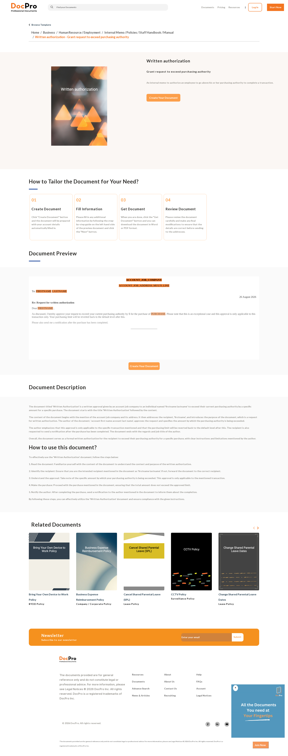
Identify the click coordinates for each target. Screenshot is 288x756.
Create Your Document (163, 97)
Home (35, 32)
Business (49, 32)
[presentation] (254, 528)
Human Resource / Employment (80, 32)
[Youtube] (226, 724)
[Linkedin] (217, 724)
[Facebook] (208, 724)
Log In (255, 7)
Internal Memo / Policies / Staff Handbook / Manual (139, 32)
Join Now (260, 745)
